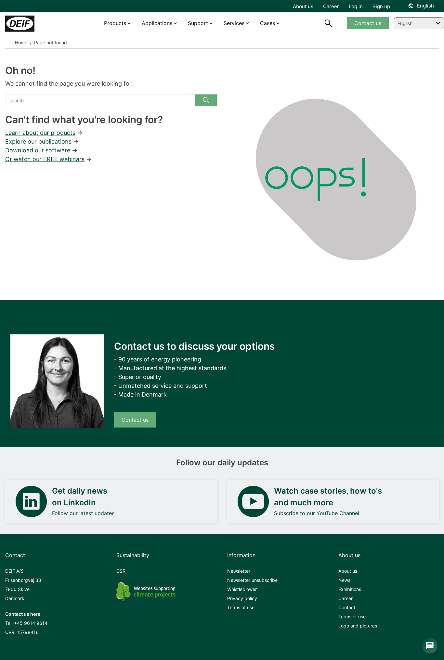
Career (345, 598)
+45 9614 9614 (30, 623)
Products (115, 23)
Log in (356, 6)
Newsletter (238, 571)
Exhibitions (349, 589)
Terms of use (241, 607)
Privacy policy (242, 598)
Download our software (37, 150)
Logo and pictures (357, 625)
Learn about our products (40, 132)
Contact (346, 607)
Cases (267, 23)
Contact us (135, 419)
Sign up (381, 6)
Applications (157, 23)
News (344, 580)
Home (21, 42)
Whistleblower (242, 589)
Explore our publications (38, 141)
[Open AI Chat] (429, 645)
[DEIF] (32, 23)
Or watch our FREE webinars (45, 159)
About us (347, 571)
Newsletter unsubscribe (252, 580)
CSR (120, 571)
